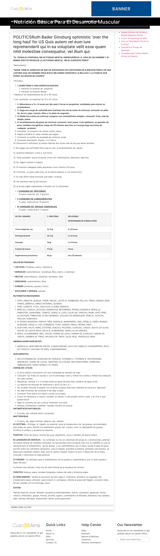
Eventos (41, 21)
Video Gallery (91, 21)
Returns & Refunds (90, 536)
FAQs (84, 530)
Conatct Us (51, 542)
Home (49, 530)
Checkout (86, 539)
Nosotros (16, 21)
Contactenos (72, 21)
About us (50, 533)
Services (50, 539)
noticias (55, 21)
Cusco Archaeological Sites (134, 38)
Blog (29, 21)
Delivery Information (91, 542)
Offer (48, 536)
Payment (86, 533)
